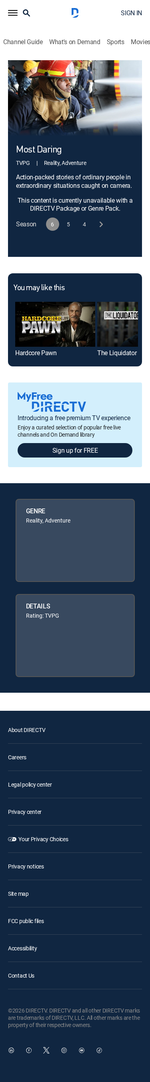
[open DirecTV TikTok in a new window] (99, 1050)
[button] (13, 13)
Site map (18, 893)
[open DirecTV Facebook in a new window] (29, 1050)
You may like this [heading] (39, 288)
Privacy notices (26, 866)
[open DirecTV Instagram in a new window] (64, 1050)
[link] (55, 324)
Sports (115, 42)
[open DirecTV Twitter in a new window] (46, 1050)
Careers (17, 757)
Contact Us (21, 975)
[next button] (100, 224)
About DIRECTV (26, 730)
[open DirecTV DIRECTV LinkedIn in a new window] (11, 1050)
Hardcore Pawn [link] (36, 352)
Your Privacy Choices (43, 839)
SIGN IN (131, 12)
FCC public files (26, 921)
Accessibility (22, 948)
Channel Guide (23, 42)
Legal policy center (30, 784)
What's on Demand (74, 42)
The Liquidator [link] (117, 352)
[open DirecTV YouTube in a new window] (81, 1050)
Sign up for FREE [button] (75, 450)
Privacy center (25, 812)
